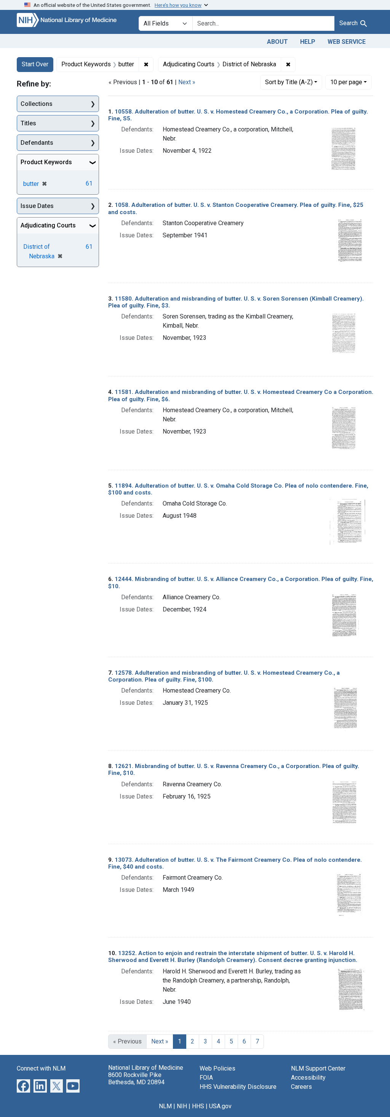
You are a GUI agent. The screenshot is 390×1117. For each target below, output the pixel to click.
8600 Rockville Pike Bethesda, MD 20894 (136, 1078)
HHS (198, 1106)
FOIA (206, 1077)
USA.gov (220, 1106)
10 (346, 82)
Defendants (37, 142)
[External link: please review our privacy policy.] (23, 1085)
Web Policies (217, 1068)
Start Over (35, 64)
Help (307, 41)
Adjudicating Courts (48, 225)
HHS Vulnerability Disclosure (238, 1086)
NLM (165, 1106)
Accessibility (308, 1077)
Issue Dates (37, 206)
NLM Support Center (318, 1068)
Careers (301, 1086)
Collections (37, 103)
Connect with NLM (41, 1068)
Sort (289, 82)
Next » (186, 82)
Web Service (347, 41)
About (277, 41)
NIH (182, 1106)
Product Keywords (46, 162)
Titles (28, 123)
